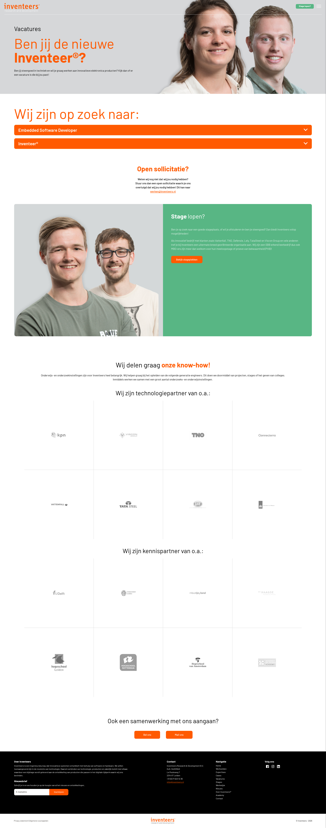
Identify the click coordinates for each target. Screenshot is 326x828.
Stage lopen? (305, 6)
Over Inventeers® (223, 792)
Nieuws (219, 788)
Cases (218, 775)
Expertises (221, 772)
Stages (219, 782)
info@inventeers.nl (175, 782)
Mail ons (179, 734)
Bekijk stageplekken (186, 259)
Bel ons (147, 734)
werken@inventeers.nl (163, 191)
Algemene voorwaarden (38, 821)
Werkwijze (220, 785)
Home (218, 765)
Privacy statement (21, 821)
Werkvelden (221, 769)
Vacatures (220, 779)
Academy (220, 795)
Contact (219, 798)
